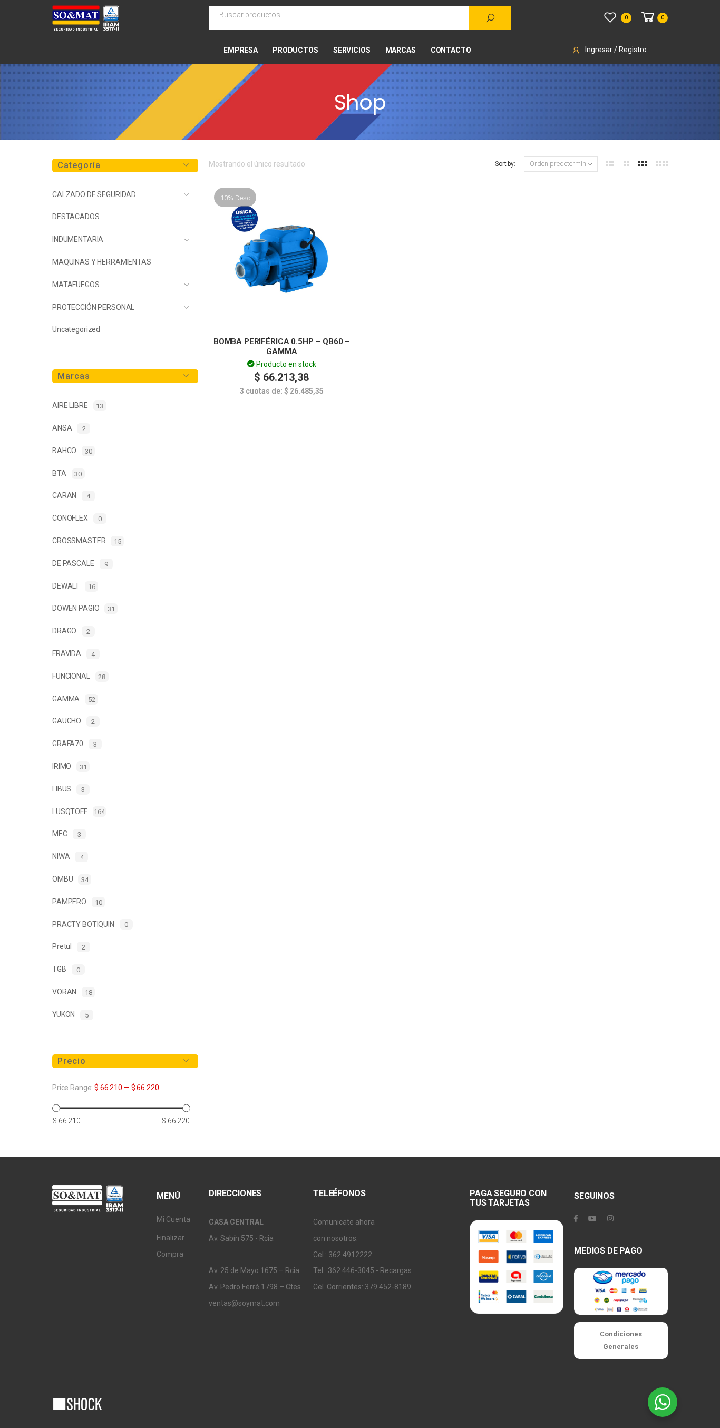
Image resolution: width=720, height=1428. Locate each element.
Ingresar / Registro (616, 49)
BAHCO (72, 450)
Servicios (352, 50)
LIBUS (68, 789)
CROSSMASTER (86, 540)
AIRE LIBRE (77, 405)
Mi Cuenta (173, 1219)
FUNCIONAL (78, 676)
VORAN (72, 991)
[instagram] (610, 1218)
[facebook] (576, 1218)
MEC (66, 833)
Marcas (400, 50)
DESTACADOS (76, 216)
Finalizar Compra (170, 1246)
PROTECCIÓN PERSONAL (93, 307)
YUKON (70, 1014)
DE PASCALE (80, 563)
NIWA (67, 856)
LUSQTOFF (78, 811)
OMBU (70, 879)
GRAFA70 (74, 743)
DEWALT (73, 586)
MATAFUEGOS (76, 284)
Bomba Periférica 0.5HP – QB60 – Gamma (281, 347)
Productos (295, 50)
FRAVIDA (73, 653)
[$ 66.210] (56, 1108)
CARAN (71, 495)
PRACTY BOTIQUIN (90, 924)
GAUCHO (73, 721)
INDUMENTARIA (77, 239)
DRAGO (71, 631)
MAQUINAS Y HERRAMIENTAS (101, 262)
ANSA (68, 428)
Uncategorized (76, 329)
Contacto (451, 50)
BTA (67, 473)
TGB (66, 969)
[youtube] (592, 1218)
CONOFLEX (77, 518)
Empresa (240, 50)
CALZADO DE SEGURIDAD (94, 194)
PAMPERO (77, 901)
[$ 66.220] (186, 1108)
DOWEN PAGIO (83, 608)
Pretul (68, 946)
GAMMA (73, 699)
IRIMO (69, 766)
